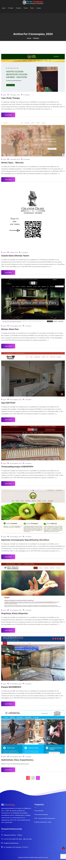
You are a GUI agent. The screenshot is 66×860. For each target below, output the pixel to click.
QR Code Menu (39, 810)
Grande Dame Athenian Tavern (15, 256)
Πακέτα (32, 8)
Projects (26, 8)
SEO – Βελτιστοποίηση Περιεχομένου (45, 818)
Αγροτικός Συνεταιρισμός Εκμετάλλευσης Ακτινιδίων (25, 540)
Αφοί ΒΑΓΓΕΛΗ (8, 403)
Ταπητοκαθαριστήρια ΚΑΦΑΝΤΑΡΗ (17, 467)
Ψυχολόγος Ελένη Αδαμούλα (14, 613)
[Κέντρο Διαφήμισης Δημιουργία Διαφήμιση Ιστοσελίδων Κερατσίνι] (33, 2)
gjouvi (4, 94)
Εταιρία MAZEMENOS (11, 687)
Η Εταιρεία (10, 8)
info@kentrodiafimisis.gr (11, 843)
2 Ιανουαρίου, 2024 (15, 94)
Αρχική (3, 8)
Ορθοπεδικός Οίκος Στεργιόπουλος (17, 760)
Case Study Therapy (10, 98)
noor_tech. (45, 857)
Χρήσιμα (39, 8)
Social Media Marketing (41, 814)
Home (29, 38)
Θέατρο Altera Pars (10, 329)
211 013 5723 (8, 839)
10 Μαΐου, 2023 (14, 252)
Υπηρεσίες (18, 8)
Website (36, 38)
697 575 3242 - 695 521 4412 (22, 839)
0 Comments (26, 94)
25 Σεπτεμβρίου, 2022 (15, 326)
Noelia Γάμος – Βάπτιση (12, 162)
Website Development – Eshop (43, 822)
